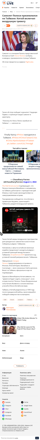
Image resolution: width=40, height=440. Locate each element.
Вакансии (5, 378)
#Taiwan (30, 140)
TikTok (26, 402)
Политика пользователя (27, 375)
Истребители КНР (17, 255)
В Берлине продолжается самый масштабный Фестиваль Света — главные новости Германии (13, 168)
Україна (6, 7)
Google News (28, 405)
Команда (5, 388)
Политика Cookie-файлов (25, 388)
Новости (14, 7)
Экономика (29, 7)
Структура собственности (10, 385)
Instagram (8, 412)
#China (9, 140)
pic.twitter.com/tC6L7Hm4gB (20, 143)
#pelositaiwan (19, 140)
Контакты (5, 380)
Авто (21, 336)
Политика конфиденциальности (27, 379)
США (5, 299)
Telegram (8, 405)
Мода (22, 358)
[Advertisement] (20, 88)
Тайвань (29, 299)
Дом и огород (24, 343)
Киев (4, 350)
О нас (4, 375)
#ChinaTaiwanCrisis (28, 137)
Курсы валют (6, 390)
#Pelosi (20, 134)
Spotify (26, 409)
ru (32, 3)
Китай (12, 299)
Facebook (8, 415)
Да (37, 438)
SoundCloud (28, 412)
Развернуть (20, 366)
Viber (7, 409)
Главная (4, 11)
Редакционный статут (27, 382)
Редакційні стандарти (27, 385)
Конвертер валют (8, 393)
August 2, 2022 (29, 182)
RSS (25, 415)
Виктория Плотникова (11, 309)
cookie (16, 438)
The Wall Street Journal (10, 186)
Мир (11, 11)
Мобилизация (7, 358)
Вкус (3, 343)
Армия (21, 7)
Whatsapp (8, 419)
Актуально (6, 336)
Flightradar (29, 62)
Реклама (5, 383)
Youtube (7, 402)
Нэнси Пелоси (19, 56)
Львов (22, 350)
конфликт (20, 299)
